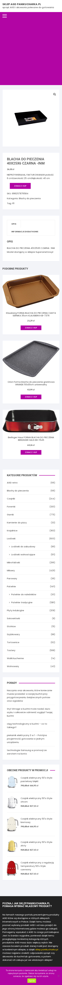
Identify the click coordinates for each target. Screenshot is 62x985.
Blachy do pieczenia (30, 198)
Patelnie (11, 586)
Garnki (10, 514)
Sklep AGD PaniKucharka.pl (21, 4)
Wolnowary (13, 666)
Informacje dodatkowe (24, 231)
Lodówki (11, 538)
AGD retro (12, 482)
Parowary (12, 578)
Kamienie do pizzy (17, 522)
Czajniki (11, 498)
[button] (54, 94)
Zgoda (32, 980)
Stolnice (11, 626)
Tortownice (13, 642)
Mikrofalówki (13, 562)
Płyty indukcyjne (15, 610)
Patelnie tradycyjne (21, 602)
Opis (13, 224)
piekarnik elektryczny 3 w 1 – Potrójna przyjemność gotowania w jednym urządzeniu (27, 739)
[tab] (14, 224)
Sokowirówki (13, 618)
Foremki (11, 506)
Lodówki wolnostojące (23, 554)
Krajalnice (12, 530)
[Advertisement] (31, 52)
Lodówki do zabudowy (23, 546)
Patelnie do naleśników (23, 594)
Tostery (11, 650)
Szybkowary (13, 634)
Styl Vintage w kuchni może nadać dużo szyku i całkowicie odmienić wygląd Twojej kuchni (29, 712)
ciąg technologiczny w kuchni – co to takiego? (27, 725)
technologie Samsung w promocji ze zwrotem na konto (27, 752)
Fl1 (13, 203)
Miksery (11, 570)
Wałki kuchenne (15, 658)
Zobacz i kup (20, 186)
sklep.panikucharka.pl (46, 949)
